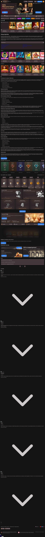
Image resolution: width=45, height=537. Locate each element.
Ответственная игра (12, 526)
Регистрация (40, 1)
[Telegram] (42, 526)
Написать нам (2, 526)
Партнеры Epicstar (17, 526)
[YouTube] (40, 526)
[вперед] (25, 266)
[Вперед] (43, 20)
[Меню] (43, 1)
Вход (35, 1)
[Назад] (42, 20)
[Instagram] (43, 526)
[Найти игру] (1, 18)
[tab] (6, 16)
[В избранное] (7, 22)
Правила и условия (6, 526)
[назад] (20, 266)
